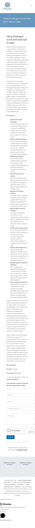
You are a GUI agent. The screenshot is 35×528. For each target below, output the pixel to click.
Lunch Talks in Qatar (21, 450)
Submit (10, 437)
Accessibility (20, 484)
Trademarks (17, 486)
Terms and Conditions (9, 484)
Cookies (27, 484)
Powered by (5, 520)
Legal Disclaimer (8, 486)
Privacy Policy (26, 482)
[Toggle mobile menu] (31, 6)
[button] (17, 500)
